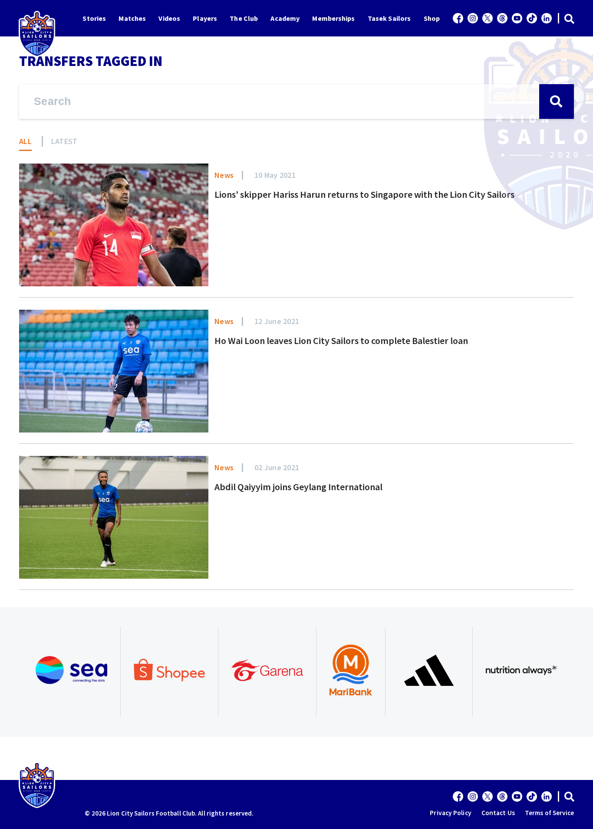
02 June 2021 (276, 467)
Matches (132, 18)
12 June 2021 (276, 321)
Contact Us (498, 813)
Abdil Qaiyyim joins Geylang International (298, 487)
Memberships (333, 18)
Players (205, 18)
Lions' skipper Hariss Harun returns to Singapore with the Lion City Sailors (364, 194)
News (224, 175)
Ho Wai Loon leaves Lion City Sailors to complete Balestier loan (341, 340)
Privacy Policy (450, 813)
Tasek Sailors (389, 18)
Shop (432, 18)
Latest (64, 141)
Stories (94, 18)
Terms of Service (549, 813)
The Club (244, 18)
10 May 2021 (275, 175)
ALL (25, 141)
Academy (285, 18)
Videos (169, 18)
